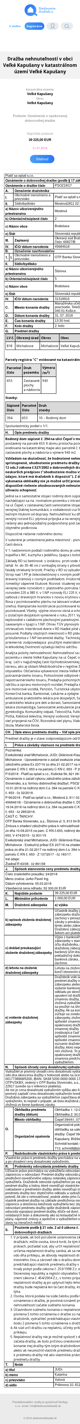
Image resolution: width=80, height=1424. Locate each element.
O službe (15, 26)
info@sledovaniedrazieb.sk (45, 1406)
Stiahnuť (42, 159)
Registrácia (34, 26)
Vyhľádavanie (65, 27)
